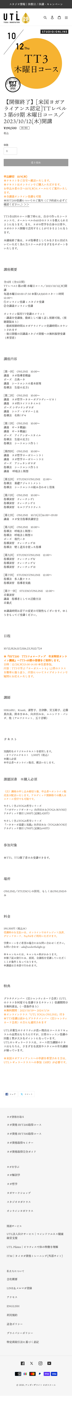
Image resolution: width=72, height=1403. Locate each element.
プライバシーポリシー (20, 1333)
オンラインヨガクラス (20, 1211)
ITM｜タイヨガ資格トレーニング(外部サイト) (35, 1256)
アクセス (12, 1297)
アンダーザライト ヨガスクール (40, 1385)
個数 (6, 145)
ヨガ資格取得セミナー (20, 1143)
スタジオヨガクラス (19, 1202)
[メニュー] (66, 17)
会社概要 (12, 1279)
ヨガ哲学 (12, 1184)
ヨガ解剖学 (13, 1175)
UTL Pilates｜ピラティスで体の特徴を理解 (32, 1247)
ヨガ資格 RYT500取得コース (24, 1134)
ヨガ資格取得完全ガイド (21, 1152)
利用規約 (12, 1315)
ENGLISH (13, 1306)
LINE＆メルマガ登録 (19, 1288)
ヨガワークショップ (19, 1193)
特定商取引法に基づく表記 (23, 1342)
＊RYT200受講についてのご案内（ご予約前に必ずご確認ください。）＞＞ (35, 202)
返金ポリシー (15, 1324)
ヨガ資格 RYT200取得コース (24, 1125)
